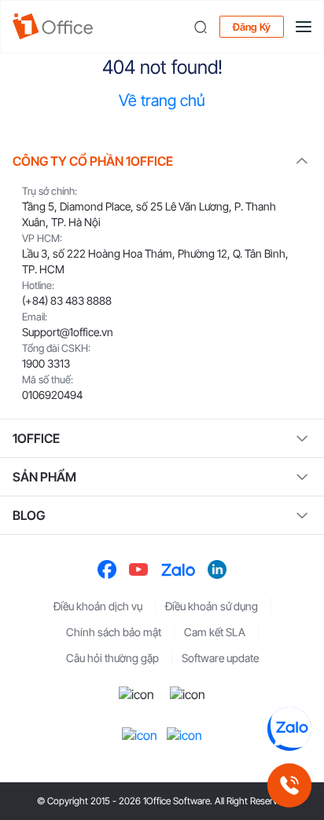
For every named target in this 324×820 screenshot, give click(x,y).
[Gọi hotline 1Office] (289, 785)
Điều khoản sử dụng (211, 606)
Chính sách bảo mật (113, 632)
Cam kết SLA (214, 632)
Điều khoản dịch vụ (97, 606)
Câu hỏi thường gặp (112, 657)
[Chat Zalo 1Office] (289, 729)
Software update (220, 657)
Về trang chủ (162, 100)
